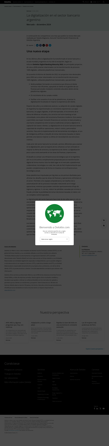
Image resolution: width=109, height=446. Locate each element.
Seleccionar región (47, 239)
